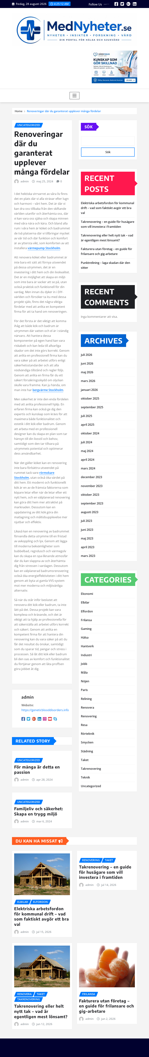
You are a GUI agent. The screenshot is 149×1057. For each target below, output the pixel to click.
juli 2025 (86, 416)
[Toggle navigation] (75, 95)
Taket (84, 760)
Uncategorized (91, 786)
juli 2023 (86, 521)
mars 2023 (88, 556)
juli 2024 (86, 442)
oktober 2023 (90, 495)
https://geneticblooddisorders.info (45, 710)
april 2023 (87, 547)
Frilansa (86, 620)
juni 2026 (87, 363)
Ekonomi (87, 594)
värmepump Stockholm (44, 248)
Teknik (85, 777)
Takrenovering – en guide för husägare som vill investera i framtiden (105, 872)
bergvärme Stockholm (48, 390)
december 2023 (91, 477)
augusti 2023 (89, 512)
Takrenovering (91, 769)
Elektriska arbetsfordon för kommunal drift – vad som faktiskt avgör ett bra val (107, 208)
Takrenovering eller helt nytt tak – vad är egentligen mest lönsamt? (41, 1011)
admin (25, 181)
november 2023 (91, 486)
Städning (87, 751)
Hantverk (87, 646)
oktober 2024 (90, 433)
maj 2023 (87, 538)
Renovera (87, 708)
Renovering (89, 716)
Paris (84, 690)
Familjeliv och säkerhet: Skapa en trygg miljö (38, 811)
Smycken (87, 742)
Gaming (86, 629)
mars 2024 (88, 468)
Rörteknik (87, 734)
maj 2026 (87, 372)
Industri (86, 655)
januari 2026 (89, 390)
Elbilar (85, 602)
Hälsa (84, 637)
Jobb (84, 664)
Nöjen (85, 681)
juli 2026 (86, 355)
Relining (86, 699)
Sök (88, 126)
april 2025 (87, 425)
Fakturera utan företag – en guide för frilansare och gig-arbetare (106, 1006)
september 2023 (92, 503)
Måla (84, 672)
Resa (84, 725)
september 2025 (92, 407)
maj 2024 (87, 451)
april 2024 (87, 460)
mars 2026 (88, 381)
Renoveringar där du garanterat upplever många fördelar (64, 111)
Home (19, 111)
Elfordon (87, 611)
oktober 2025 (90, 398)
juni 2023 (87, 530)
